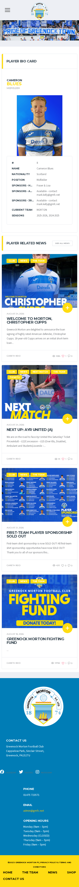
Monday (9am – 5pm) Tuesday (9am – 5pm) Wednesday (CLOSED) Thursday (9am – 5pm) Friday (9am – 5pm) (36, 836)
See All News (62, 243)
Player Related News (26, 243)
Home (7, 872)
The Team (30, 872)
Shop (71, 872)
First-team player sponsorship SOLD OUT (39, 534)
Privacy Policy (48, 862)
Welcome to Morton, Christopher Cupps (29, 320)
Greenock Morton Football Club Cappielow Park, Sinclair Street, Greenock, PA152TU (25, 751)
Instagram (46, 773)
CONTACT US (16, 740)
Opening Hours (35, 821)
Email (27, 805)
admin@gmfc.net (33, 811)
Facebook (10, 773)
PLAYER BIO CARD (21, 61)
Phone (28, 789)
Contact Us (13, 879)
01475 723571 (31, 795)
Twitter (28, 773)
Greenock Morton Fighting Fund (35, 641)
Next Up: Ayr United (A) (30, 429)
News (52, 872)
